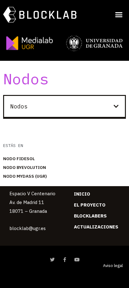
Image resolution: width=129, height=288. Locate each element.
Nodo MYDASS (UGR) (25, 176)
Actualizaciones (96, 227)
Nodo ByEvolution (24, 167)
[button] (119, 14)
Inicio (82, 194)
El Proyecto (90, 205)
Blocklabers (90, 216)
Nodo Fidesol (19, 158)
